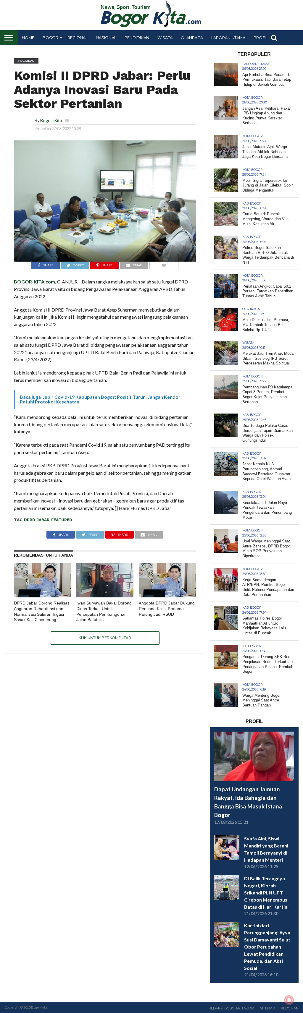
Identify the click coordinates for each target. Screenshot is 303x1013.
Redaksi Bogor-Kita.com (231, 1008)
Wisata (165, 37)
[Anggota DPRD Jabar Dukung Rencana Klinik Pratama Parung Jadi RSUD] (167, 595)
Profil (261, 37)
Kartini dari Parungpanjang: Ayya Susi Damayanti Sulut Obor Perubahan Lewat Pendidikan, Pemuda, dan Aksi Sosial (267, 947)
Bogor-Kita (51, 120)
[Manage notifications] (289, 1000)
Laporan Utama (228, 37)
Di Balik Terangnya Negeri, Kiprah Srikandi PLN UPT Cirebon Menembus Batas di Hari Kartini (266, 893)
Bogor (50, 37)
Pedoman (290, 1008)
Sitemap (267, 1008)
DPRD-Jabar (36, 520)
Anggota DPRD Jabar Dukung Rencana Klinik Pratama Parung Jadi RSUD (167, 608)
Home (28, 37)
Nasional (106, 37)
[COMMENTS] (163, 264)
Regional (77, 37)
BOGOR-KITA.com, (35, 281)
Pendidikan (137, 37)
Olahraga (192, 37)
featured (61, 520)
